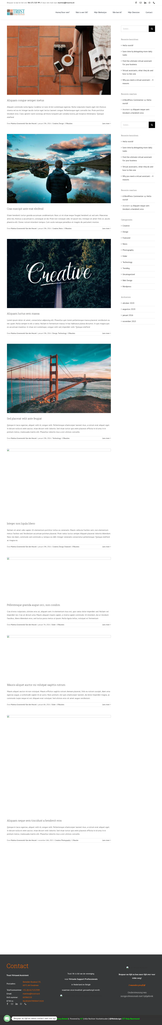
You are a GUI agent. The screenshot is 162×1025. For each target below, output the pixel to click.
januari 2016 (128, 315)
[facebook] (136, 3)
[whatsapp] (149, 3)
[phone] (154, 3)
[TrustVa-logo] (16, 10)
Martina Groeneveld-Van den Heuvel (24, 123)
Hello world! (128, 45)
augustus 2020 (129, 309)
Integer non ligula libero (21, 523)
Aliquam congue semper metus (25, 100)
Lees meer (106, 123)
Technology (62, 333)
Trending (126, 268)
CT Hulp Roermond (131, 1018)
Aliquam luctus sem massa (23, 313)
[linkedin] (145, 3)
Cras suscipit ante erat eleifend (25, 208)
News (61, 228)
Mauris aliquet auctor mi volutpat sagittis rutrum (36, 684)
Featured (67, 547)
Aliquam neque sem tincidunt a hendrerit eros (34, 820)
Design (61, 123)
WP (81, 1018)
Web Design (127, 280)
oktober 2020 (128, 303)
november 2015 (129, 321)
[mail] (141, 3)
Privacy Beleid (61, 1018)
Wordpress (127, 286)
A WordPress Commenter (133, 100)
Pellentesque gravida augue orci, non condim (33, 605)
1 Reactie (75, 840)
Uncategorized (129, 274)
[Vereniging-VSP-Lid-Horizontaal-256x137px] (81, 995)
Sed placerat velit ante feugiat (24, 418)
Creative (55, 123)
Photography (65, 840)
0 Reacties (69, 123)
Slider (54, 625)
